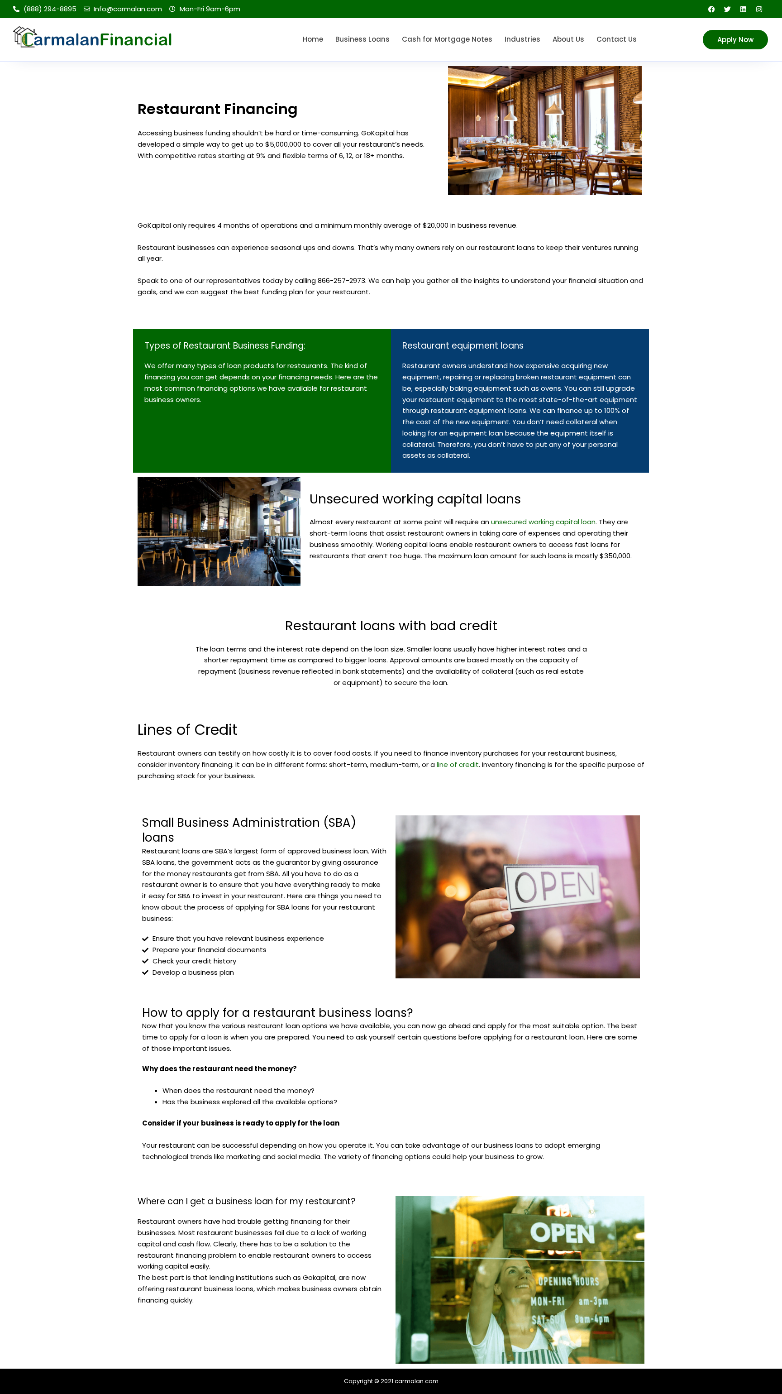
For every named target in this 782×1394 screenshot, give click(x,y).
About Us (568, 39)
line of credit (458, 764)
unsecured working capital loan (543, 522)
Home (313, 39)
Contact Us (616, 39)
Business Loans (362, 39)
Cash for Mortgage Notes (447, 39)
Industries (522, 39)
